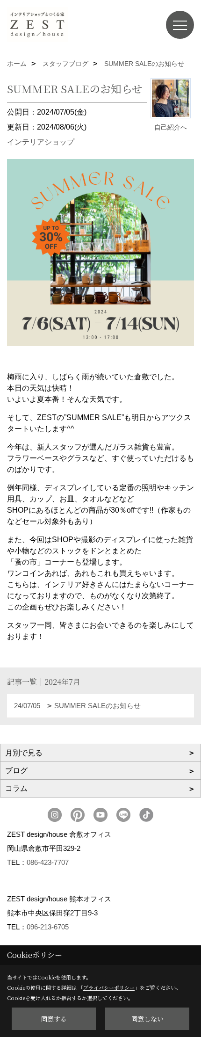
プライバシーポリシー (109, 987)
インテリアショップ (40, 142)
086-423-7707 (48, 862)
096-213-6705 (48, 927)
